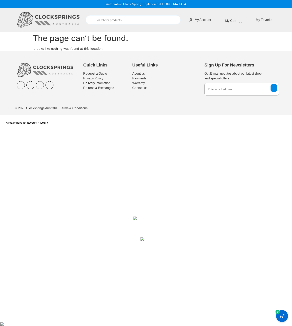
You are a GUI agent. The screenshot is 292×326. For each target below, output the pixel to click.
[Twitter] (49, 85)
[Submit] (90, 20)
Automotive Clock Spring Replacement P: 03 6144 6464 (146, 4)
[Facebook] (21, 85)
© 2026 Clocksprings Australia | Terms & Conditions (51, 108)
